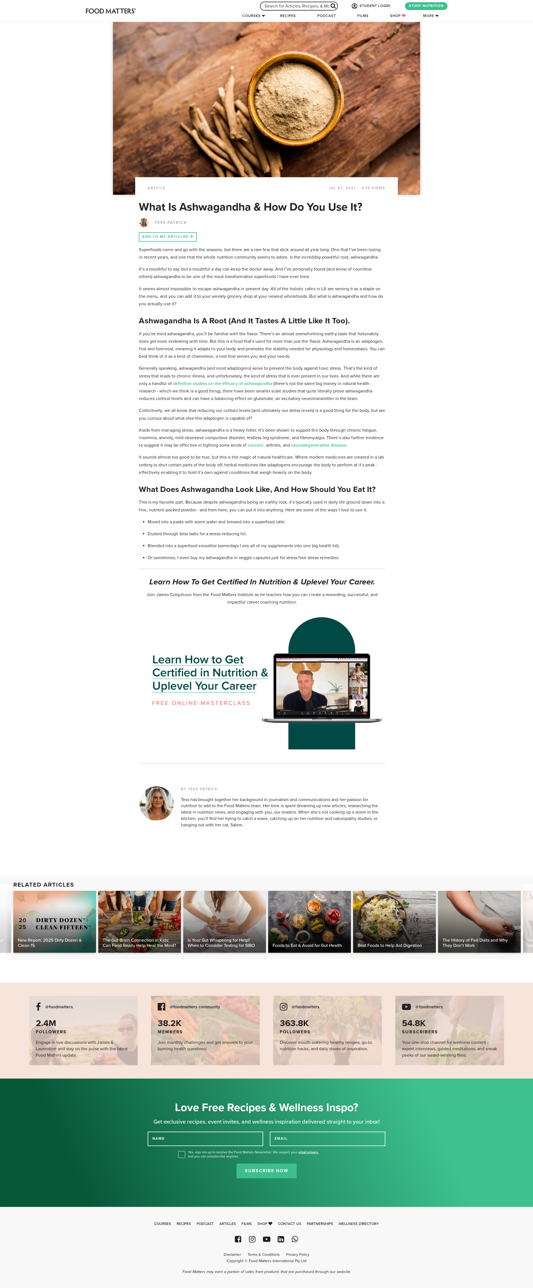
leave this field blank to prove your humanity (22, 1085)
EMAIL (281, 1138)
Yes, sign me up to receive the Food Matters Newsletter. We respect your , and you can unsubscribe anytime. (253, 1154)
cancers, (256, 445)
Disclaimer (232, 1254)
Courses (251, 16)
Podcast (326, 16)
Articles (227, 1224)
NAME (158, 1138)
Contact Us (289, 1224)
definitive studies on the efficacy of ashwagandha (222, 383)
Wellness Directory (359, 1224)
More (428, 16)
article (156, 188)
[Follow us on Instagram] (252, 1239)
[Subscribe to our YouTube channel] (266, 1239)
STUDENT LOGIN (374, 6)
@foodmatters (59, 1007)
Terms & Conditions (264, 1254)
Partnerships (320, 1224)
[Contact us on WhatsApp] (294, 1239)
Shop (396, 16)
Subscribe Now (266, 1171)
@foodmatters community (195, 1007)
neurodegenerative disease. (319, 445)
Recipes (288, 16)
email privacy (308, 1152)
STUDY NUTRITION (426, 6)
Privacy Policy (297, 1254)
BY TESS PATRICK (199, 789)
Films (363, 16)
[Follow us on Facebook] (238, 1239)
